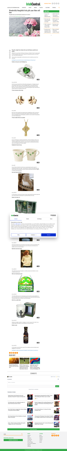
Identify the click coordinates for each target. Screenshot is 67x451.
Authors (29, 435)
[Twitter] (54, 3)
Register (29, 444)
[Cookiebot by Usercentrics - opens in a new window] (51, 215)
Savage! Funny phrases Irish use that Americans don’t (14, 366)
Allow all (48, 234)
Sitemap (29, 446)
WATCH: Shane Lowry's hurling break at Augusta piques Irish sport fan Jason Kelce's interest (24, 366)
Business (41, 436)
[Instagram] (56, 3)
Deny (18, 234)
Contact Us (30, 439)
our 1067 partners (17, 223)
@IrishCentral (18, 16)
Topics (29, 436)
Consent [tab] (15, 218)
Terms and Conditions (32, 443)
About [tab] (51, 218)
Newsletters (47, 3)
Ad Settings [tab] (39, 218)
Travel (40, 440)
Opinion (41, 438)
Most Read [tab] (46, 11)
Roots (40, 442)
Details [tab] (27, 218)
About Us (29, 438)
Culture (40, 439)
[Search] (59, 7)
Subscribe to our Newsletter (13, 440)
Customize (33, 234)
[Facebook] (52, 3)
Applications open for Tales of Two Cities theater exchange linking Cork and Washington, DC (35, 366)
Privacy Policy (30, 442)
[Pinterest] (58, 3)
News (40, 435)
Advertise (29, 440)
